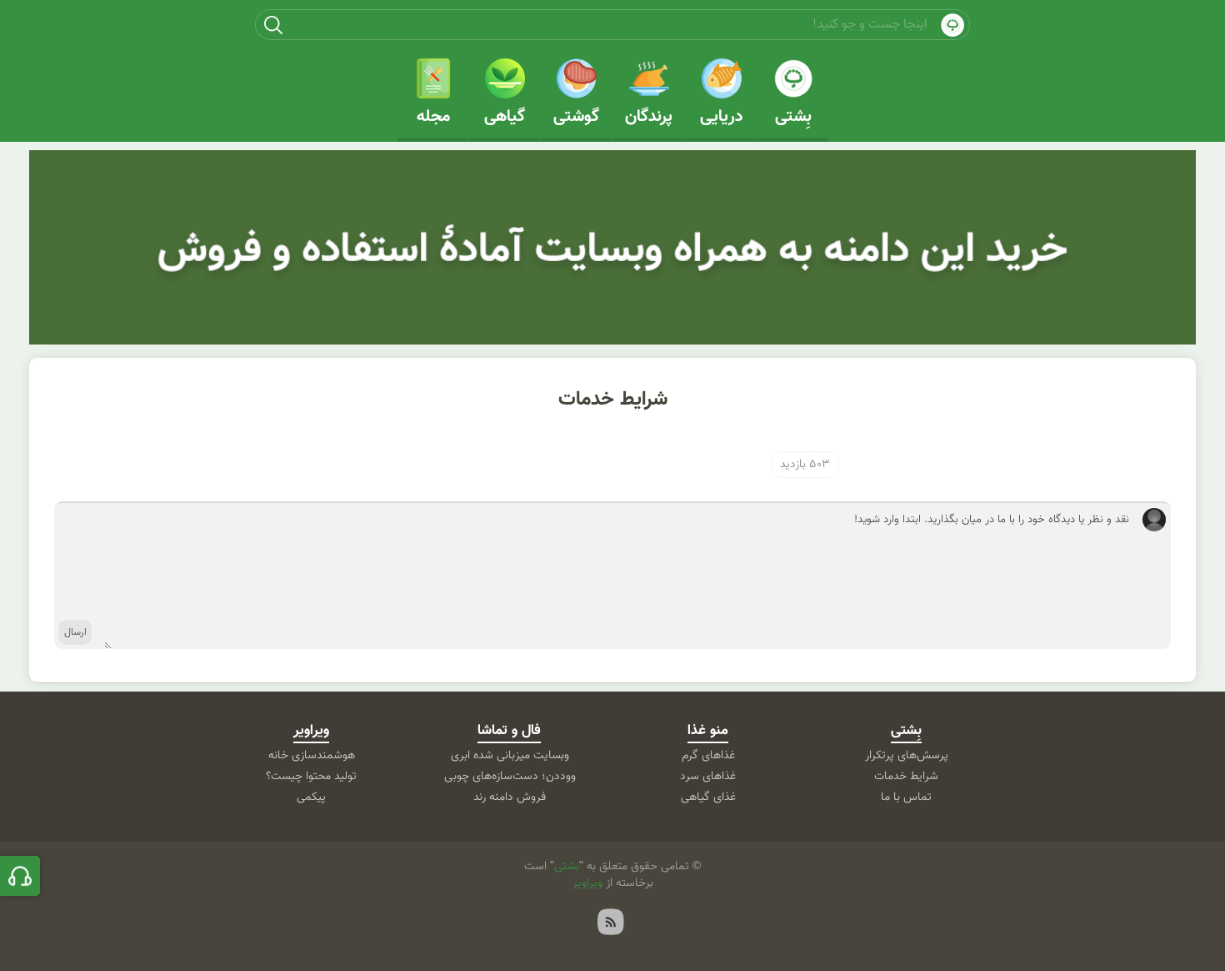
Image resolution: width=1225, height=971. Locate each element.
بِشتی (793, 116)
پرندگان (648, 116)
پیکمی (311, 797)
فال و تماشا (509, 731)
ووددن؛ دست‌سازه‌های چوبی (510, 776)
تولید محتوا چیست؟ (311, 776)
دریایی (721, 116)
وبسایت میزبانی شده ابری (510, 756)
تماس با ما (906, 797)
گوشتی (576, 116)
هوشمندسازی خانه (311, 756)
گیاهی (504, 116)
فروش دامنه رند (509, 797)
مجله (433, 116)
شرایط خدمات (613, 399)
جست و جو (273, 24)
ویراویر (311, 731)
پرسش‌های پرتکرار (906, 756)
